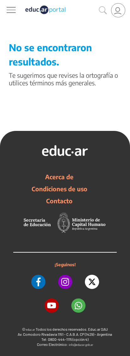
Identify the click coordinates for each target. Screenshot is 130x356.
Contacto (59, 201)
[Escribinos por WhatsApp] (78, 305)
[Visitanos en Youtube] (51, 305)
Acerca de (59, 177)
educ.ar (30, 329)
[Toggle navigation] (6, 3)
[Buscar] (103, 10)
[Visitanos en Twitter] (92, 282)
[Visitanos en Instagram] (65, 282)
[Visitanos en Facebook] (38, 282)
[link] (118, 10)
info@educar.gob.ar (81, 345)
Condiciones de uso (59, 189)
